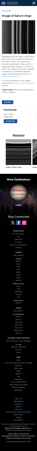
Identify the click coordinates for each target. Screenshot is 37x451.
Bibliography (18, 401)
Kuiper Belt (18, 239)
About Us (18, 399)
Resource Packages (18, 387)
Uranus (18, 277)
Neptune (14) (18, 330)
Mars (18, 269)
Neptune (18, 280)
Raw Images (6, 11)
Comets (18, 352)
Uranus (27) (18, 327)
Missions (18, 374)
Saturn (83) (18, 325)
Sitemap (18, 417)
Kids (18, 376)
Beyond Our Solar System (18, 245)
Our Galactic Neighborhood (11, 7)
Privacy (18, 407)
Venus (18, 264)
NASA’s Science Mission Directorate (18, 430)
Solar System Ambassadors (18, 385)
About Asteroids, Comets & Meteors (18, 341)
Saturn (18, 275)
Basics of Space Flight (18, 382)
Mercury (18, 261)
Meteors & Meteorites (18, 347)
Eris (18, 297)
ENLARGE (7, 102)
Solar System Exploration (11, 3)
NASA (3, 3)
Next (33, 195)
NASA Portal (18, 415)
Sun (18, 236)
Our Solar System (18, 234)
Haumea (18, 294)
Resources (18, 365)
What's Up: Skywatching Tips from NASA (18, 363)
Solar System (18, 231)
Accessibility (18, 420)
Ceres (18, 289)
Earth (18, 266)
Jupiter (18, 205)
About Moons (18, 311)
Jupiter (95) (18, 322)
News (18, 360)
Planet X (18, 303)
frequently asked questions (23, 83)
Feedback (18, 404)
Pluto (18, 286)
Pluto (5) (18, 333)
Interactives (18, 379)
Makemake (18, 291)
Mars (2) (18, 319)
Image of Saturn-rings (13, 167)
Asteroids (18, 349)
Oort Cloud (18, 242)
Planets (18, 252)
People (18, 371)
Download (10, 121)
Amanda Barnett (23, 434)
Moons (18, 308)
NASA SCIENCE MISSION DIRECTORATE (18, 412)
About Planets (18, 255)
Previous (4, 195)
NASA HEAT (18, 390)
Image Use (18, 409)
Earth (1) (18, 317)
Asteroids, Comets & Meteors (18, 338)
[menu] (34, 3)
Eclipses (18, 247)
